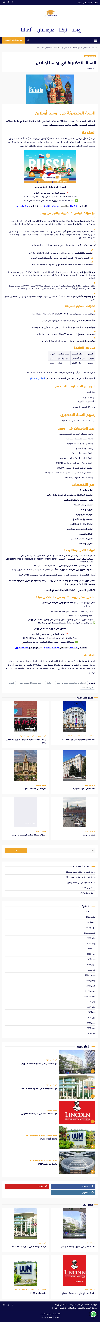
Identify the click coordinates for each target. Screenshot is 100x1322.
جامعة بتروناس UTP (87, 893)
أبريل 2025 (91, 954)
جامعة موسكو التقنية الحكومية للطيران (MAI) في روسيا (25, 716)
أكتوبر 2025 (90, 922)
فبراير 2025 (91, 964)
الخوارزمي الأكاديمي (47, 1314)
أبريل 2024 (91, 1017)
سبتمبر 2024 (90, 991)
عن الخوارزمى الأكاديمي (67, 1308)
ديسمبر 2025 (90, 912)
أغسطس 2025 (89, 933)
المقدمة (11, 683)
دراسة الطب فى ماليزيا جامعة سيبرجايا (80, 872)
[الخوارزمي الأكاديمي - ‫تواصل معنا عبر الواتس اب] (93, 1314)
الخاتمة (49, 683)
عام (27, 1135)
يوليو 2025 (91, 938)
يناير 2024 (91, 1033)
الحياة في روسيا (74, 812)
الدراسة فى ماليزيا (51, 1060)
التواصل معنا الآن (37, 378)
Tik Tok (73, 206)
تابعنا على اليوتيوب (12, 40)
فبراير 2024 (91, 1028)
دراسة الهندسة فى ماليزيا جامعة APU (80, 877)
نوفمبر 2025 (90, 917)
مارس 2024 (91, 1023)
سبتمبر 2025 (90, 927)
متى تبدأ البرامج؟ (87, 688)
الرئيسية (94, 1304)
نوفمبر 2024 (90, 980)
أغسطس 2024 (89, 996)
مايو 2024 (91, 1012)
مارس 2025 (91, 959)
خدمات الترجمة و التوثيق (87, 1308)
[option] (50, 1062)
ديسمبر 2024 (90, 975)
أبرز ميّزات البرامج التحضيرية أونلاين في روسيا (71, 683)
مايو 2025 (91, 949)
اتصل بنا (54, 1308)
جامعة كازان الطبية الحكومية (74, 765)
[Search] (28, 40)
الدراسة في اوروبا (61, 1304)
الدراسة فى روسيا (90, 56)
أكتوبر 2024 (90, 986)
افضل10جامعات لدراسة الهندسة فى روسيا (25, 812)
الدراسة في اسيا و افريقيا (75, 736)
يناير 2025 (91, 970)
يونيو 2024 (91, 1007)
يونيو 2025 (91, 943)
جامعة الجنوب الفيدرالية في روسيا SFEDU (74, 716)
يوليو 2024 (91, 1001)
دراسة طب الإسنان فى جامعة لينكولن (81, 882)
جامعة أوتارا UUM (88, 888)
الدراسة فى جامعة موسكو (25, 765)
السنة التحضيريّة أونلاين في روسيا (30, 683)
